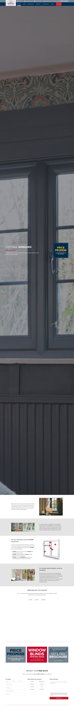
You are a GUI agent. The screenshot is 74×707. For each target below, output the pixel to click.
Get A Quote (21, 1)
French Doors (42, 684)
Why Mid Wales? (46, 4)
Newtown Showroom (48, 1)
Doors (24, 4)
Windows (19, 4)
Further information (54, 679)
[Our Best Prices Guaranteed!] (16, 655)
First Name (13, 680)
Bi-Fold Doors (32, 684)
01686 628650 (64, 1)
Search (56, 1)
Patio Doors (32, 686)
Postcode (7, 693)
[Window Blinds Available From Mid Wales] (37, 655)
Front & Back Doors (42, 681)
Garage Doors (32, 689)
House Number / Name (9, 690)
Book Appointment (29, 1)
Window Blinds (31, 4)
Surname (20, 680)
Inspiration (38, 4)
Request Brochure (39, 1)
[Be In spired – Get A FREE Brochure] (58, 655)
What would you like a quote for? (35, 679)
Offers (52, 4)
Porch (42, 686)
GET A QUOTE (58, 4)
